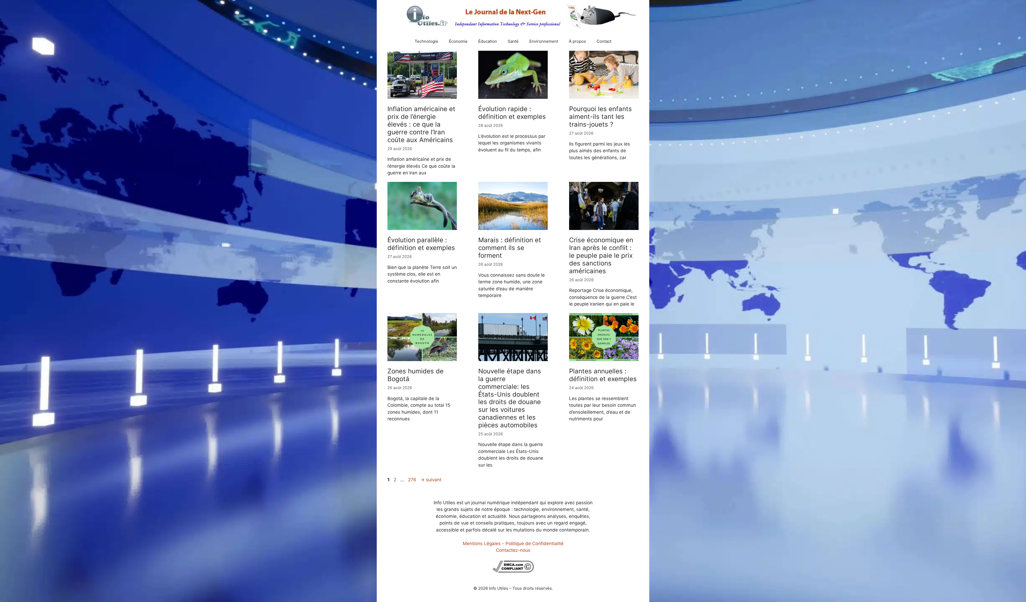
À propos (577, 41)
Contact (604, 41)
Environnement (543, 41)
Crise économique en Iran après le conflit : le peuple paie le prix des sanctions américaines (601, 255)
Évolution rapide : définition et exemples (512, 112)
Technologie (426, 41)
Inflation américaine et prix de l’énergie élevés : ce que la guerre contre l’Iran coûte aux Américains (421, 124)
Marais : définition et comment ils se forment (509, 247)
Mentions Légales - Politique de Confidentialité (513, 543)
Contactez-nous (513, 550)
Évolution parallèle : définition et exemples (421, 244)
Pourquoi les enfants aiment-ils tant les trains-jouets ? (600, 116)
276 (413, 479)
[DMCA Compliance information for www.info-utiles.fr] (513, 571)
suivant (430, 479)
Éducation (487, 41)
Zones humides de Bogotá (415, 375)
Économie (458, 41)
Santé (513, 41)
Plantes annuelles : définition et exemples (603, 375)
